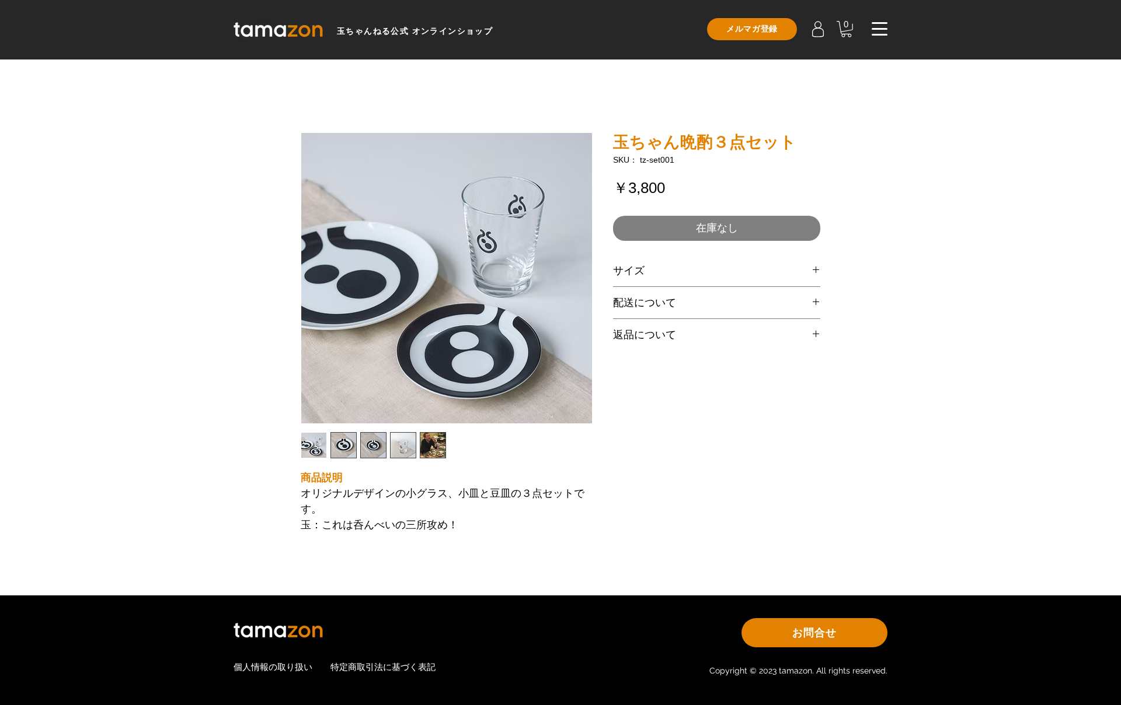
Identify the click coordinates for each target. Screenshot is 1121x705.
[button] (846, 29)
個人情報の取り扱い (273, 667)
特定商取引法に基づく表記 (383, 667)
